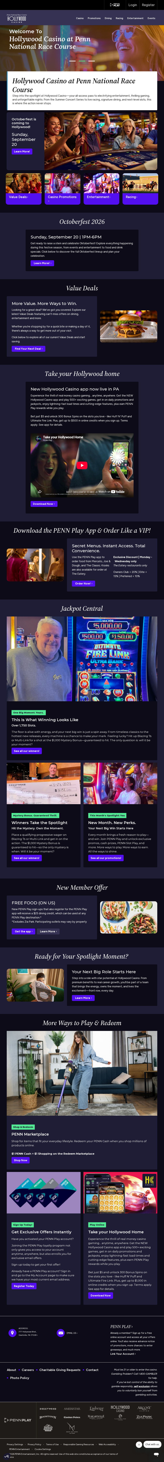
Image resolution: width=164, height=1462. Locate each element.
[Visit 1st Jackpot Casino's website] (48, 1428)
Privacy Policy (34, 1444)
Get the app (23, 931)
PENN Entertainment (19, 1449)
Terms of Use (52, 1444)
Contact (92, 1370)
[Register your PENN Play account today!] (44, 1192)
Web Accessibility (107, 1444)
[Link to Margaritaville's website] (96, 1417)
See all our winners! (26, 751)
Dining (108, 18)
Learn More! (22, 151)
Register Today (24, 1286)
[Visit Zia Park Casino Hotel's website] (144, 1417)
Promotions (94, 18)
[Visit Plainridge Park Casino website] (120, 1417)
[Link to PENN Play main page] (20, 1420)
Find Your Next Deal (28, 348)
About (11, 1370)
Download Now (43, 503)
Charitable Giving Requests (59, 1370)
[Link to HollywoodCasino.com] (120, 1192)
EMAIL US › (72, 1333)
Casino (80, 18)
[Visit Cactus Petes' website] (72, 1417)
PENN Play (121, 1326)
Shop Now (20, 1160)
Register (148, 5)
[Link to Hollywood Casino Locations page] (48, 1409)
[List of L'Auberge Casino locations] (96, 1408)
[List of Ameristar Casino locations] (72, 1409)
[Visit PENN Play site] (115, 4)
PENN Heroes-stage (29, 49)
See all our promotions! (106, 858)
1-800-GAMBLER (147, 1373)
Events (151, 18)
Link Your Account (122, 1353)
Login (132, 5)
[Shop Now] (82, 1073)
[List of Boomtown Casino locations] (48, 1417)
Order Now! (83, 583)
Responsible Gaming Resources (78, 1444)
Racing (119, 18)
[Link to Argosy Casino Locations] (144, 1408)
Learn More (48, 931)
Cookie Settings (43, 1449)
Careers (28, 1370)
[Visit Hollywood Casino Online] (120, 1409)
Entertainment (135, 18)
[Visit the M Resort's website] (72, 1428)
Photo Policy (19, 1378)
